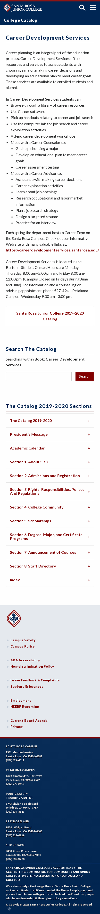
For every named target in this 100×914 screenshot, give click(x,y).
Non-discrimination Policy (32, 666)
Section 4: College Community (37, 507)
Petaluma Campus (20, 770)
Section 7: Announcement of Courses (43, 552)
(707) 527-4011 (15, 760)
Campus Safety (23, 640)
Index (15, 579)
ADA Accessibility (25, 660)
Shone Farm (15, 845)
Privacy (16, 727)
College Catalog (20, 20)
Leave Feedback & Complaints (35, 680)
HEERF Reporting (24, 706)
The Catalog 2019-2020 (31, 420)
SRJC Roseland (17, 821)
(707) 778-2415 (15, 783)
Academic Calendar (27, 448)
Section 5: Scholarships (30, 520)
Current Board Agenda (29, 720)
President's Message (29, 434)
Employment (20, 700)
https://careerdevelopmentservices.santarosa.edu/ (52, 250)
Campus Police (22, 646)
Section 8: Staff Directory (33, 566)
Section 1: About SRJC (29, 461)
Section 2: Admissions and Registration (45, 475)
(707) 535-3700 (15, 859)
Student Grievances (26, 686)
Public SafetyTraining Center (19, 795)
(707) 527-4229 (15, 835)
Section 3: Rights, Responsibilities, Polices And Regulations (47, 491)
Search (85, 376)
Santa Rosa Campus (22, 746)
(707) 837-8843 (15, 811)
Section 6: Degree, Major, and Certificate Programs (46, 536)
